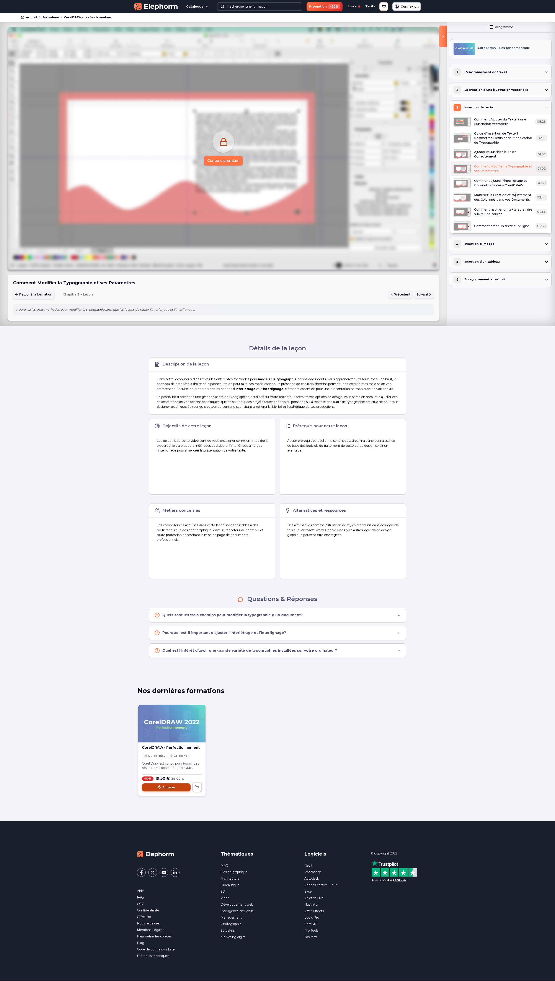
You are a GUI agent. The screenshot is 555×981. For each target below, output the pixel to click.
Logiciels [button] (315, 854)
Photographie (231, 924)
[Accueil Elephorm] (155, 854)
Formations (50, 17)
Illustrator (311, 904)
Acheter (168, 787)
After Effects (314, 911)
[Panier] (383, 6)
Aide (140, 891)
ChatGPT (311, 924)
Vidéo (225, 898)
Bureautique (230, 885)
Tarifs (370, 6)
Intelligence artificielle (237, 911)
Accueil (31, 17)
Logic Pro (311, 917)
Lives (352, 6)
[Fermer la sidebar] (443, 36)
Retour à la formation (35, 294)
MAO (225, 865)
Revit (308, 865)
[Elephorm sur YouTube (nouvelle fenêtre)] (164, 872)
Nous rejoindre (148, 923)
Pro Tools (311, 930)
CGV (140, 904)
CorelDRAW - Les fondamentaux (87, 17)
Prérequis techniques (153, 956)
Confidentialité (148, 910)
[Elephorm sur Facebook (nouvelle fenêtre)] (141, 872)
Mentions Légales (150, 930)
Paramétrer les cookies (154, 936)
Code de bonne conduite (156, 949)
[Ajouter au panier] (197, 787)
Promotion (323, 6)
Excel (308, 891)
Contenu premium (223, 161)
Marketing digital (233, 937)
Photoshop (312, 872)
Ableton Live (313, 898)
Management (231, 917)
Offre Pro (144, 917)
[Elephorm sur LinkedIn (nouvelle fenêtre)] (175, 872)
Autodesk (311, 878)
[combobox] (259, 6)
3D (223, 891)
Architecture (230, 878)
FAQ (140, 897)
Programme (504, 27)
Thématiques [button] (237, 854)
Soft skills (228, 930)
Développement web (237, 904)
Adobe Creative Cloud (320, 885)
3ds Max (310, 937)
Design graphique (234, 872)
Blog (140, 943)
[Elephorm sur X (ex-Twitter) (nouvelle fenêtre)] (152, 872)
